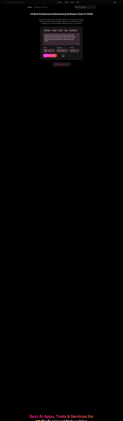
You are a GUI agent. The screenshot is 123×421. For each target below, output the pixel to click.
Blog (78, 2)
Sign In (115, 2)
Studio (72, 2)
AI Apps (29, 7)
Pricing (66, 2)
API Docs (59, 2)
